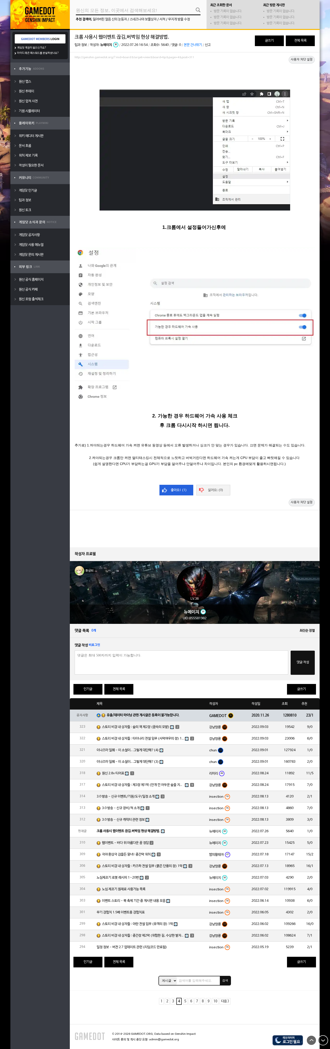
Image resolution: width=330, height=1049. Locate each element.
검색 (225, 980)
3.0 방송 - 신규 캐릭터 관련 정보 (123, 820)
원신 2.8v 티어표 (113, 773)
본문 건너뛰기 (193, 45)
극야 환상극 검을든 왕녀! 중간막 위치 (126, 854)
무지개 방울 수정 (179, 19)
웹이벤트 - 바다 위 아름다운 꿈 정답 (125, 843)
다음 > (225, 1001)
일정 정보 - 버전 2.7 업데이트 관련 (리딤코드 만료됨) (132, 947)
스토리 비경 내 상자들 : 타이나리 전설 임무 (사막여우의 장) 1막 (143, 738)
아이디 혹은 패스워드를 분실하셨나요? (38, 53)
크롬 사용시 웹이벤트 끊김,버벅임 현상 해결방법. (128, 831)
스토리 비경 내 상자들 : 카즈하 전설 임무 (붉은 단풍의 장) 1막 (142, 866)
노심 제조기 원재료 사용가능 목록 (123, 889)
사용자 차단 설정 (302, 59)
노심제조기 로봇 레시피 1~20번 (118, 878)
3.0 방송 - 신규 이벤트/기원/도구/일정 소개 (126, 796)
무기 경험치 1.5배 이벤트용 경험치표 (121, 912)
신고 (208, 45)
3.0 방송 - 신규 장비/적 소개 (121, 808)
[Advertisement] (195, 74)
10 (215, 1001)
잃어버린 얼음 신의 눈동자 (110, 19)
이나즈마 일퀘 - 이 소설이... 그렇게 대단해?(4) (128, 750)
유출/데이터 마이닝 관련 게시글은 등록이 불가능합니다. (143, 715)
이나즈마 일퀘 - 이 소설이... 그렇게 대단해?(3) (128, 762)
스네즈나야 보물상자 (143, 19)
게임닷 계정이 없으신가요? (31, 47)
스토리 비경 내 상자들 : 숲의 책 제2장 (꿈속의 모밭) (135, 727)
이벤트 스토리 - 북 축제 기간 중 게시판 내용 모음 (133, 901)
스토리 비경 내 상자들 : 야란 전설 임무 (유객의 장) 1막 (137, 924)
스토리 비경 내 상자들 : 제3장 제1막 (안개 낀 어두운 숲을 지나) (143, 785)
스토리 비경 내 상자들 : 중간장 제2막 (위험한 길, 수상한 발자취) (143, 935)
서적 (162, 19)
